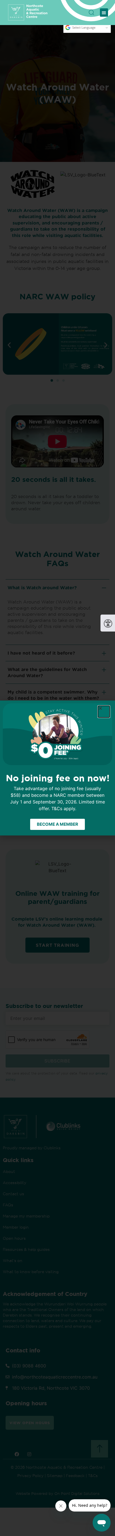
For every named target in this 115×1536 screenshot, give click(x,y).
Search (91, 10)
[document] (57, 768)
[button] (104, 12)
